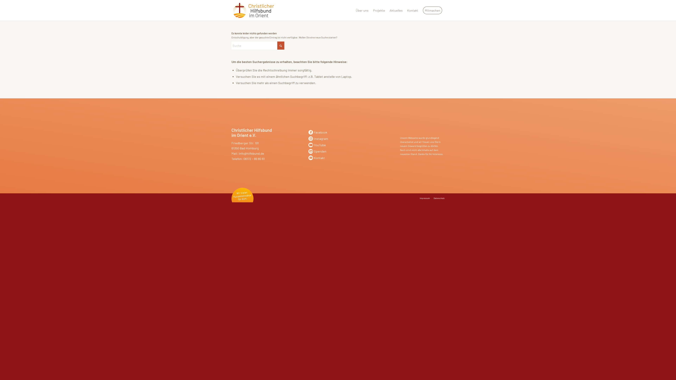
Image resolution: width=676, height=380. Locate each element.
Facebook (320, 132)
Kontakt (319, 158)
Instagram (321, 139)
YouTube (320, 145)
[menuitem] (362, 10)
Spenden (320, 151)
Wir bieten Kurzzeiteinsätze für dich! (242, 196)
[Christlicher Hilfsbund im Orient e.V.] (253, 10)
